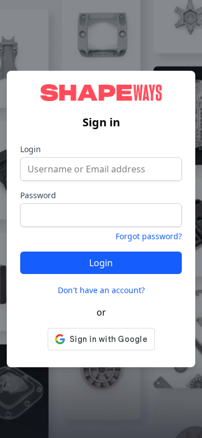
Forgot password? (149, 236)
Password (38, 195)
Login (30, 149)
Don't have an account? (101, 290)
